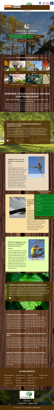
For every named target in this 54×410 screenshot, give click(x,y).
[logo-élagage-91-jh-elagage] (27, 394)
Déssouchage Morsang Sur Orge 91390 (9, 376)
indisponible (9, 9)
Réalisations (21, 40)
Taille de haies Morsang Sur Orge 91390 (33, 379)
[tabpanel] (27, 130)
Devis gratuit (28, 407)
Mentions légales (36, 407)
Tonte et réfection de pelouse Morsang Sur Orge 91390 (20, 378)
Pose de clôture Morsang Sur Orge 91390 (8, 383)
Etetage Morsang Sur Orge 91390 (43, 376)
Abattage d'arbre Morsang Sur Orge (31, 384)
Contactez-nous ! (31, 40)
